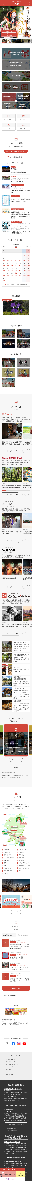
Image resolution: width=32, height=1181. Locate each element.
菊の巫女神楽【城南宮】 (17, 181)
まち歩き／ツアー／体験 (16, 221)
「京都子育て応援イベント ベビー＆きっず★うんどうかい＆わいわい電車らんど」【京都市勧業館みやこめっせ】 (20, 215)
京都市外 (6, 873)
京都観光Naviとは (10, 1059)
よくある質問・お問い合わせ (16, 1124)
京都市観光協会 (8, 1109)
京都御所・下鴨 (16, 833)
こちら (8, 777)
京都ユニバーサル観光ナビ (12, 1142)
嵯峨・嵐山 (9, 831)
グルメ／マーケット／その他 (17, 185)
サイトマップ (9, 1066)
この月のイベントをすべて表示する (17, 284)
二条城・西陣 (13, 834)
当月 (16, 246)
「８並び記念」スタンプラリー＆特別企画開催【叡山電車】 (20, 232)
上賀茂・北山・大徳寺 (14, 826)
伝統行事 (13, 167)
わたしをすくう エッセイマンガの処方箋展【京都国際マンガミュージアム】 (20, 201)
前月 (4, 246)
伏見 (18, 840)
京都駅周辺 (17, 838)
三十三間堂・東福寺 (9, 857)
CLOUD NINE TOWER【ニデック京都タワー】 (20, 191)
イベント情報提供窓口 (11, 1130)
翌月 (27, 246)
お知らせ (13, 942)
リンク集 (8, 1072)
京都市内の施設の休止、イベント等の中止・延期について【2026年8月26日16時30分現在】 (19, 946)
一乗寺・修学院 (22, 828)
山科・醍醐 (22, 839)
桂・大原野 (9, 838)
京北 (9, 820)
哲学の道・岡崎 (22, 833)
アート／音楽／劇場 (15, 195)
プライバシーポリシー (11, 1061)
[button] (28, 451)
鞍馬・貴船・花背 (23, 822)
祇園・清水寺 (22, 836)
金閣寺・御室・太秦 (24, 863)
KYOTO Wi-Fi (9, 1074)
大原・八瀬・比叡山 (24, 868)
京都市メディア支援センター (12, 1161)
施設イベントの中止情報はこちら (15, 151)
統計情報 (8, 1069)
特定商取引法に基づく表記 (13, 1064)
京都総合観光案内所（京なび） (13, 1089)
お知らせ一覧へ (16, 988)
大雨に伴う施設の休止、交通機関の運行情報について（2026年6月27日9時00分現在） (20, 980)
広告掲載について (10, 1128)
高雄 (8, 825)
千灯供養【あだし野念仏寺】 (18, 172)
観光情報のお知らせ (22, 942)
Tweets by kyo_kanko (9, 995)
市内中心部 (15, 836)
